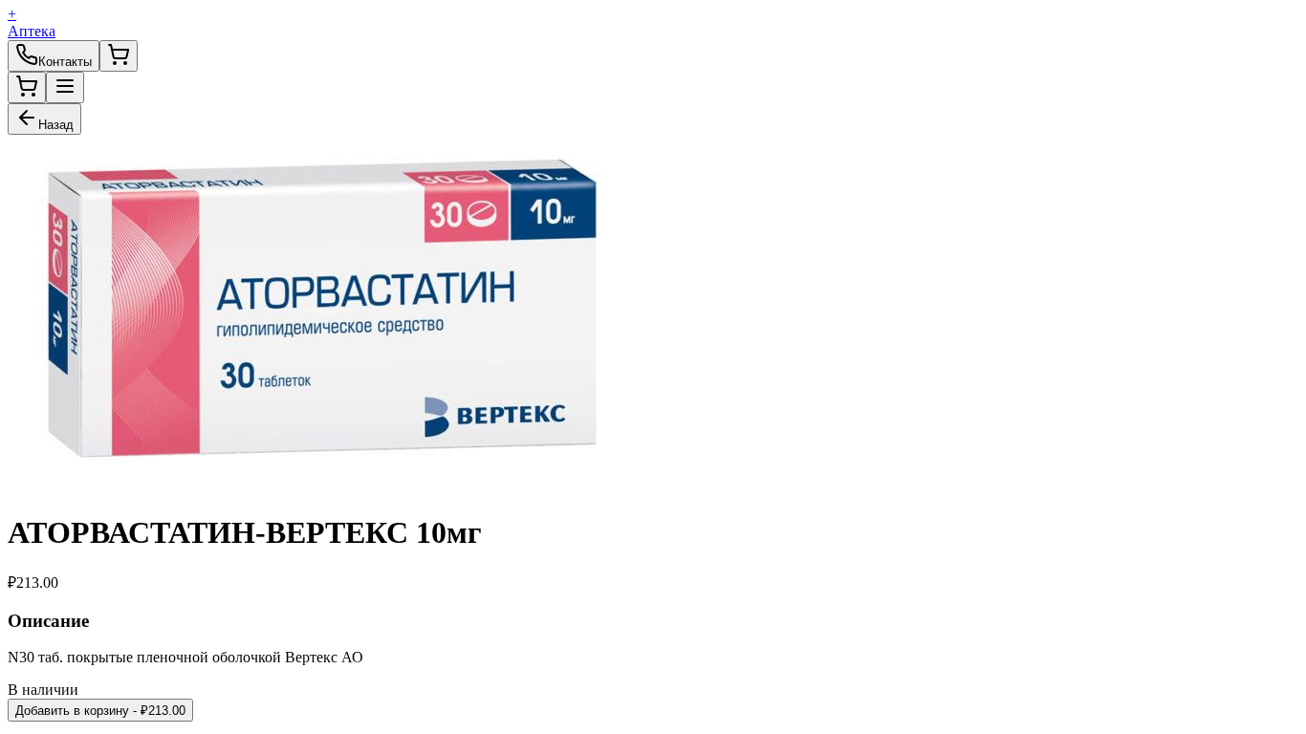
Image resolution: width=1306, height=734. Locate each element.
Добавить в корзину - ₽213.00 (100, 710)
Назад (56, 125)
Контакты (65, 61)
